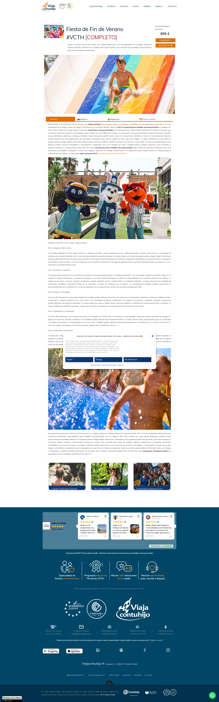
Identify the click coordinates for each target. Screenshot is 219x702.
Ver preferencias (131, 359)
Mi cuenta (111, 6)
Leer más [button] (83, 536)
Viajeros (147, 6)
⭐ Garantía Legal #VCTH (74, 675)
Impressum (120, 365)
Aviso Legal (148, 675)
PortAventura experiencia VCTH (149, 489)
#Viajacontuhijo (109, 694)
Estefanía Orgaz (93, 516)
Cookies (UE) (127, 675)
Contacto (172, 6)
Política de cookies (96, 365)
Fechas (136, 6)
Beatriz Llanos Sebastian (129, 516)
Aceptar (70, 359)
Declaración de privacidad (109, 365)
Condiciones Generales (95, 675)
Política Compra (114, 675)
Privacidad (137, 675)
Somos (158, 6)
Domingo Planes (159, 516)
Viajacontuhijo (96, 6)
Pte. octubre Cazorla (102, 489)
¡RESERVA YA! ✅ (165, 45)
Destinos (124, 6)
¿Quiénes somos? (156, 640)
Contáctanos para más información (112, 153)
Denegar (99, 359)
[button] (152, 336)
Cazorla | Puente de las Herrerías (64, 489)
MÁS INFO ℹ (165, 40)
